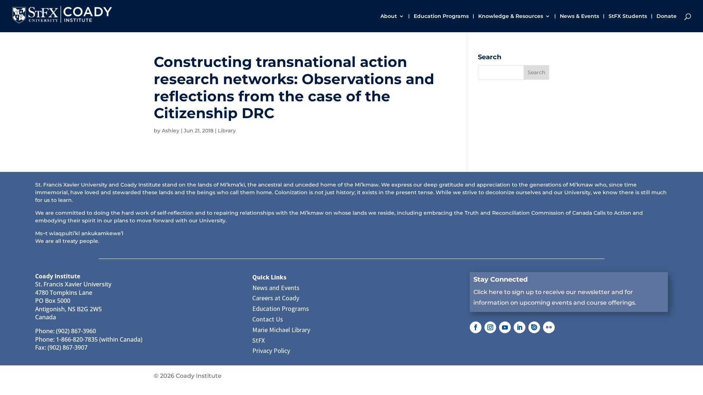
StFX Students (628, 16)
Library (227, 130)
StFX (258, 340)
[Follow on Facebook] (475, 327)
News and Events (276, 287)
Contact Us (267, 319)
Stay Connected (500, 279)
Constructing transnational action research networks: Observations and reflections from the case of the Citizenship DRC (294, 87)
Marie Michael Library (281, 330)
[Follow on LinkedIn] (519, 327)
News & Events (579, 16)
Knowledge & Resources (510, 16)
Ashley (170, 130)
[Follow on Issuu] (534, 327)
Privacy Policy (271, 350)
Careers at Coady (275, 298)
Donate (666, 16)
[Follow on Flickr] (549, 327)
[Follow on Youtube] (505, 327)
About (388, 16)
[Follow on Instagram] (490, 327)
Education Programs (441, 16)
